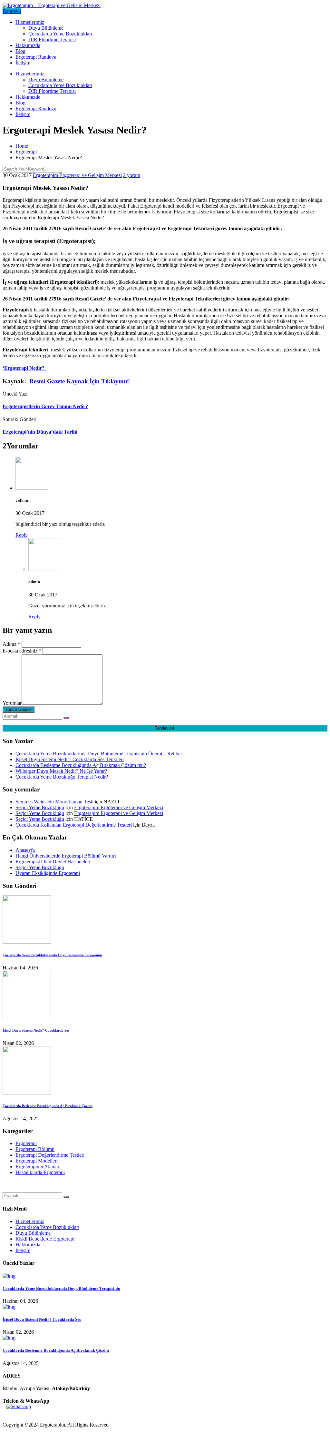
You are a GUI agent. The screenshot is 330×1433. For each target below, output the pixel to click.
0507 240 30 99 (19, 1414)
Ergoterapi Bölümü (34, 1149)
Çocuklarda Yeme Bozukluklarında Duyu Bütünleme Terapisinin (52, 955)
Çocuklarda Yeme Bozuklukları (60, 33)
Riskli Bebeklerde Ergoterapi (44, 1239)
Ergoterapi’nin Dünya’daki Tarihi (40, 432)
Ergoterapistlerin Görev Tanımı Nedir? (45, 406)
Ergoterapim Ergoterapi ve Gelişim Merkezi (77, 175)
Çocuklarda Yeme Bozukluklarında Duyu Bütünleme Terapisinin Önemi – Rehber (98, 753)
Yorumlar (12, 703)
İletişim (22, 62)
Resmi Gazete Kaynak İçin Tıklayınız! (79, 381)
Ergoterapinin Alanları (38, 1166)
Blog (20, 51)
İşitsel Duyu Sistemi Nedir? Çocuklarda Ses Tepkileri (69, 759)
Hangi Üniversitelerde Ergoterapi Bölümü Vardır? (66, 856)
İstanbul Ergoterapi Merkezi (31, 1189)
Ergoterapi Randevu (35, 57)
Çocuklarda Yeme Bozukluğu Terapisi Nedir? (61, 777)
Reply (21, 535)
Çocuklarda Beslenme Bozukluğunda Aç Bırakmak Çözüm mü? (80, 765)
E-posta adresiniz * (22, 650)
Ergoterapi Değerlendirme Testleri (49, 1155)
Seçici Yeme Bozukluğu (39, 807)
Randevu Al (165, 728)
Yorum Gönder (18, 709)
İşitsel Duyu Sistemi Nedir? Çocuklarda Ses (36, 1030)
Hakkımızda (27, 45)
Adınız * (11, 644)
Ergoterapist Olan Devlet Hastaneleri (52, 861)
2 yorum (131, 175)
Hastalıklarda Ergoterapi (40, 1172)
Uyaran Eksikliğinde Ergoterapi (47, 873)
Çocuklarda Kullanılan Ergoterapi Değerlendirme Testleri (73, 825)
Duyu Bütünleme (45, 28)
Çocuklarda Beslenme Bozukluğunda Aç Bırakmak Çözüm (47, 1106)
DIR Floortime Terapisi (52, 39)
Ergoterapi (26, 1143)
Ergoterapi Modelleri (36, 1160)
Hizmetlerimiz (29, 22)
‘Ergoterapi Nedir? (25, 368)
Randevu (12, 11)
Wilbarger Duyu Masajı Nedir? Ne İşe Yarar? (61, 771)
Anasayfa (25, 850)
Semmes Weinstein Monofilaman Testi (54, 801)
